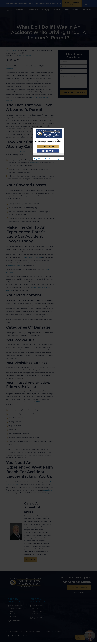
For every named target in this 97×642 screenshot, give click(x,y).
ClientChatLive (51, 154)
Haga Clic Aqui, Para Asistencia (48, 159)
